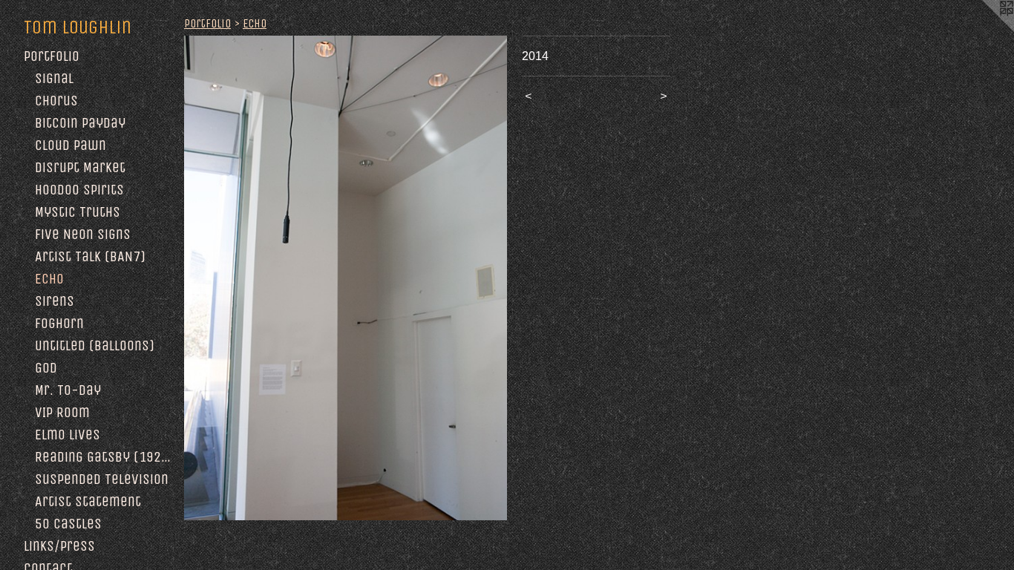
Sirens (54, 300)
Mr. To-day (68, 390)
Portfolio (51, 56)
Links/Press (59, 545)
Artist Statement (88, 501)
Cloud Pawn (70, 145)
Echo (49, 278)
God (46, 367)
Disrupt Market (80, 167)
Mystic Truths (77, 211)
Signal (54, 78)
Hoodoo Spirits (79, 189)
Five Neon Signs (83, 234)
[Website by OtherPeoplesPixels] (984, 29)
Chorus (56, 100)
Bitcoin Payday (80, 122)
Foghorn (59, 323)
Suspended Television (102, 479)
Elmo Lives (67, 434)
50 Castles (68, 523)
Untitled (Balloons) (94, 345)
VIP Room (62, 412)
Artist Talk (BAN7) (90, 256)
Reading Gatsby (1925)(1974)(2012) (103, 456)
